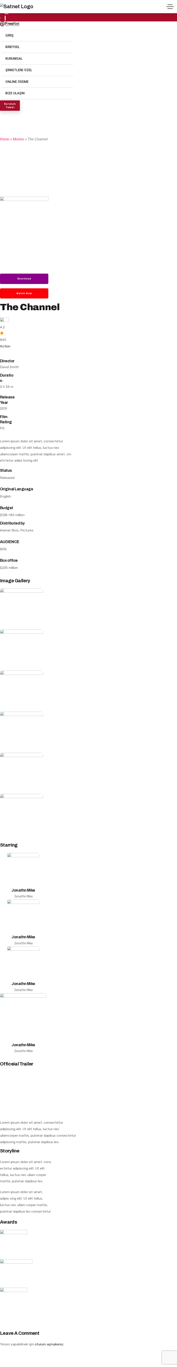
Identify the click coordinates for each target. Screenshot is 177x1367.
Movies (18, 139)
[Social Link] (5, 18)
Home (4, 139)
